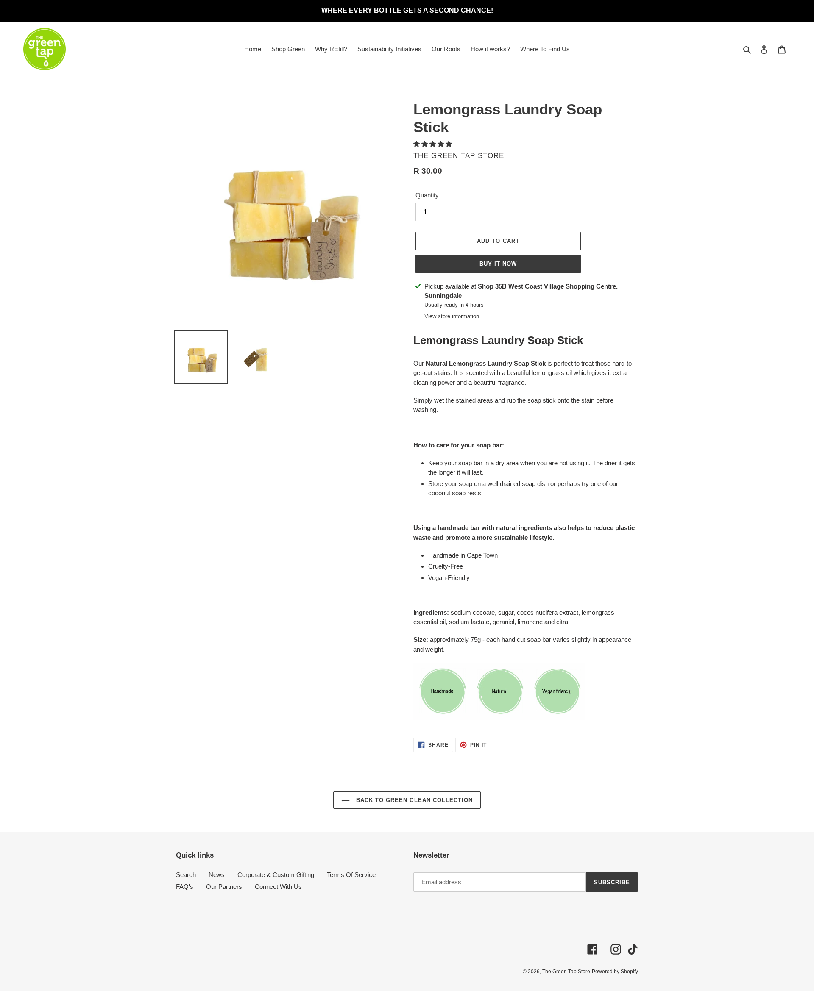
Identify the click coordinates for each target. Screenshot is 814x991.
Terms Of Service (351, 874)
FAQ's (184, 886)
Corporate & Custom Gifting (275, 874)
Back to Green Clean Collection (413, 800)
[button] (433, 143)
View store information (451, 316)
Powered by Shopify (615, 971)
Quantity (427, 195)
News (217, 874)
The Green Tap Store (566, 971)
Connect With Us (278, 886)
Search (186, 874)
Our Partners (224, 886)
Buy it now (498, 264)
